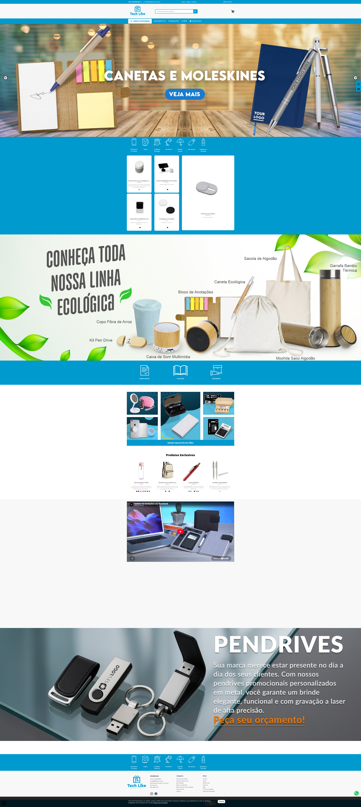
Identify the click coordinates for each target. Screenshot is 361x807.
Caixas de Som (180, 789)
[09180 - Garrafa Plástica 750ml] (141, 470)
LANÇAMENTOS (160, 21)
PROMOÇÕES (173, 21)
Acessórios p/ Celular (181, 779)
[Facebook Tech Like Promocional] (155, 794)
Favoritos (205, 785)
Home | (184, 2)
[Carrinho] (232, 10)
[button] (5, 78)
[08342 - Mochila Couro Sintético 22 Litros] (167, 470)
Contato (194, 2)
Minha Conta (206, 783)
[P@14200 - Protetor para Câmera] (208, 188)
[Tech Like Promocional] (138, 11)
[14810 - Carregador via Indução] (167, 206)
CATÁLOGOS (196, 21)
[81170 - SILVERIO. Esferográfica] (219, 470)
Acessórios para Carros (182, 781)
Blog (204, 787)
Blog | (189, 2)
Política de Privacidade (209, 791)
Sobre (204, 781)
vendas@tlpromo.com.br (152, 2)
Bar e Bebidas (180, 783)
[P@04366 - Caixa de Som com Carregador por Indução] (139, 168)
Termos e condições (208, 789)
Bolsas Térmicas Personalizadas (184, 787)
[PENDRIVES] (180, 684)
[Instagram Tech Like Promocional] (151, 794)
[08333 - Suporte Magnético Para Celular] (167, 168)
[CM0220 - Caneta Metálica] (193, 470)
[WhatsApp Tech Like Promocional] (356, 793)
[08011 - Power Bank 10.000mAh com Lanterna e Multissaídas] (139, 206)
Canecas (178, 791)
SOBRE (184, 21)
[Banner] (180, 297)
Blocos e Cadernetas (181, 785)
